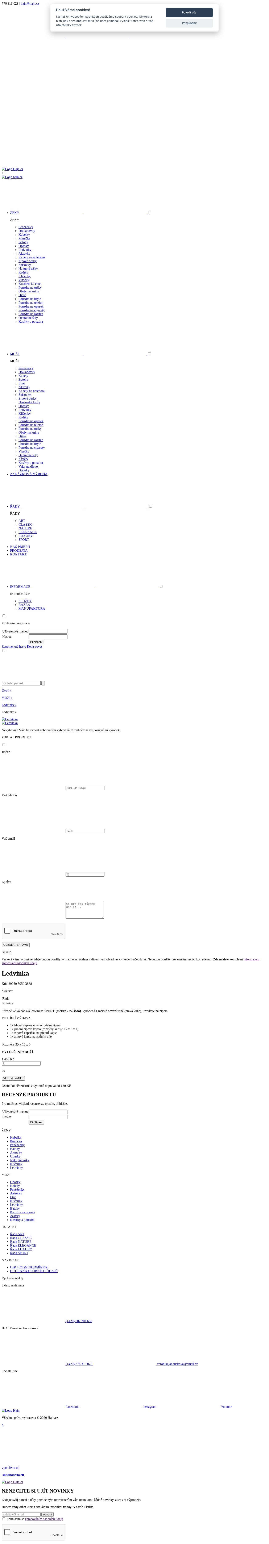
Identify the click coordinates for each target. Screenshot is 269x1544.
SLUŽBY (25, 601)
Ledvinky (24, 249)
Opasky (23, 246)
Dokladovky (26, 231)
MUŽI (7, 698)
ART (21, 520)
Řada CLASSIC (21, 1238)
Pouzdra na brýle (29, 299)
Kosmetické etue (29, 283)
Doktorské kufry (29, 402)
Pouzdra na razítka (30, 314)
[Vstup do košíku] (134, 151)
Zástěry (23, 459)
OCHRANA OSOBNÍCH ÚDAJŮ (34, 1271)
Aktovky (24, 253)
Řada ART (17, 1234)
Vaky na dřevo (28, 466)
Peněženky (25, 227)
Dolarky (23, 470)
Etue (21, 383)
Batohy (23, 242)
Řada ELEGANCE (23, 1245)
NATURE (25, 528)
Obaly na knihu (28, 291)
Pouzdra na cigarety (31, 310)
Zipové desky (27, 261)
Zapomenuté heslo (14, 646)
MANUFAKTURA (31, 608)
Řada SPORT (19, 1253)
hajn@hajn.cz (30, 3)
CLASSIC (25, 524)
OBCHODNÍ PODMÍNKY (29, 1267)
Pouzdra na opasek (31, 306)
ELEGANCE (27, 532)
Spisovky (24, 265)
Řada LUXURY (21, 1249)
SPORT (23, 539)
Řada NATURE (21, 1241)
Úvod (6, 690)
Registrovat (34, 646)
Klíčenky (24, 276)
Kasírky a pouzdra (30, 321)
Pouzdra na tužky (30, 287)
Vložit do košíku (13, 1078)
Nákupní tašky (28, 268)
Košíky (23, 272)
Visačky (23, 280)
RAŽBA (24, 604)
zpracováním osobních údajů (44, 1519)
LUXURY (25, 536)
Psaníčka (24, 238)
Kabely (23, 375)
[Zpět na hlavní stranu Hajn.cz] (12, 169)
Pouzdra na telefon (30, 302)
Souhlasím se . (35, 1519)
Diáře (22, 295)
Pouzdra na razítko (30, 440)
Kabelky (24, 234)
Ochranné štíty (28, 318)
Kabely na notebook (31, 257)
